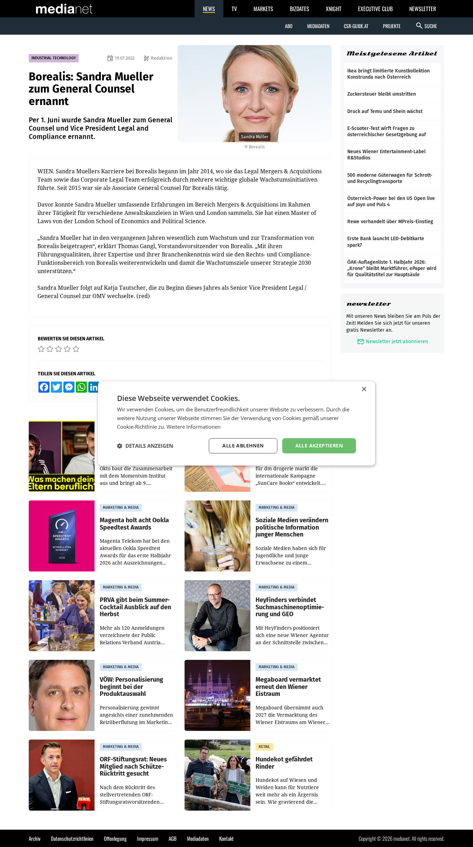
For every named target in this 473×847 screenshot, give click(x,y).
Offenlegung (115, 838)
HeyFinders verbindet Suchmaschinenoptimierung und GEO (290, 607)
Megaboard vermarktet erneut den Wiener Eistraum (288, 687)
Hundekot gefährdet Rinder (284, 763)
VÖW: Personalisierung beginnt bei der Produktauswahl (131, 687)
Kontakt (226, 838)
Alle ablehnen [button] (243, 445)
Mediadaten (318, 25)
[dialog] (236, 423)
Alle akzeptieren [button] (319, 445)
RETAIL (264, 746)
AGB (173, 838)
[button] (145, 446)
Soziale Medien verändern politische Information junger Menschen (292, 527)
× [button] (363, 389)
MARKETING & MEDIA (121, 507)
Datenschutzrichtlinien (72, 838)
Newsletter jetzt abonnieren (392, 341)
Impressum (147, 838)
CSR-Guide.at (356, 25)
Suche (426, 25)
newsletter (369, 303)
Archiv (35, 838)
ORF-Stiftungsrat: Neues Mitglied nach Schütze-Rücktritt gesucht (133, 766)
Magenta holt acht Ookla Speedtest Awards (134, 524)
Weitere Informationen (194, 426)
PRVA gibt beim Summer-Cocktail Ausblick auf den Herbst (135, 607)
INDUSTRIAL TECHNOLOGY (54, 58)
